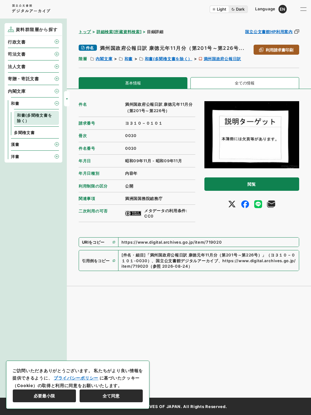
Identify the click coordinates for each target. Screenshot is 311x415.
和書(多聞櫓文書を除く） (168, 58)
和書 (129, 58)
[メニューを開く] (303, 9)
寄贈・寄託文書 (23, 78)
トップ (85, 31)
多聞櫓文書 (24, 132)
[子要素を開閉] (57, 41)
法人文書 (17, 66)
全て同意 (111, 395)
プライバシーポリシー (76, 377)
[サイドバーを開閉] (67, 98)
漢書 (15, 144)
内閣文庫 (104, 58)
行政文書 (17, 41)
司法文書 (17, 54)
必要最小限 (44, 395)
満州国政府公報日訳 (222, 58)
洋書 (15, 156)
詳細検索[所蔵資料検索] (119, 31)
